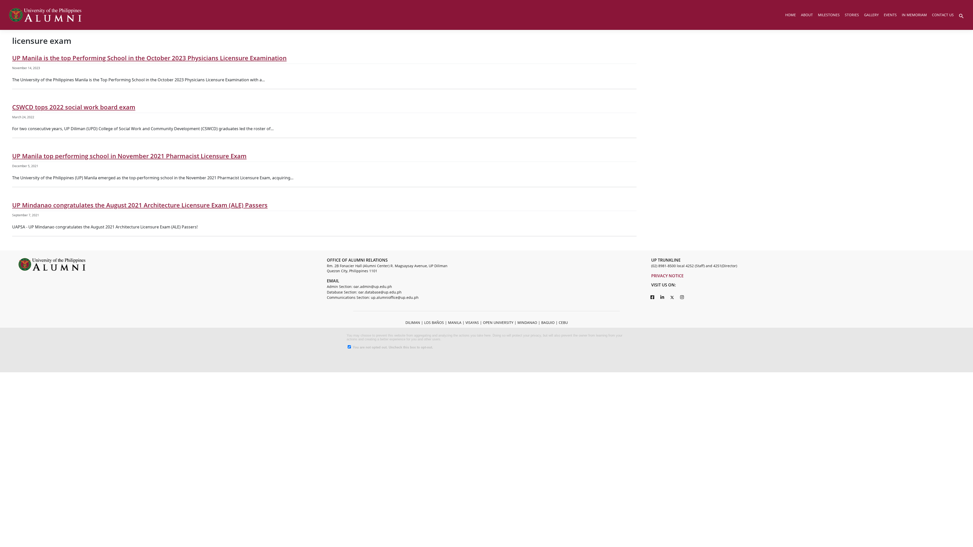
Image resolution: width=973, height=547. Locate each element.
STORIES (852, 14)
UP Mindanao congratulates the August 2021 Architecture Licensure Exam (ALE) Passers (140, 205)
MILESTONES (829, 14)
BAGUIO (548, 322)
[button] (961, 15)
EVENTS (890, 14)
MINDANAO (527, 322)
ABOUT (807, 14)
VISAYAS (472, 322)
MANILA (454, 322)
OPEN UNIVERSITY (498, 322)
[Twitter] (672, 297)
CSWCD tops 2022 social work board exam (73, 107)
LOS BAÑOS (434, 322)
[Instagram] (682, 297)
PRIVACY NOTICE (667, 276)
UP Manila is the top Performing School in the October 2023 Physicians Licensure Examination (149, 58)
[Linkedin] (662, 297)
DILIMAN (412, 322)
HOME (790, 14)
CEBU (563, 322)
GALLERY (871, 14)
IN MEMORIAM (914, 14)
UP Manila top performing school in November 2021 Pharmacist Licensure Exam (129, 156)
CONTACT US (943, 14)
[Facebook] (652, 297)
